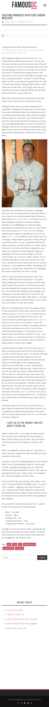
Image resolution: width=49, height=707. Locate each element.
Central (19, 314)
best (9, 544)
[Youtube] (31, 703)
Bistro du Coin (40, 320)
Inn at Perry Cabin (25, 231)
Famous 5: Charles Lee (15, 614)
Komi (15, 337)
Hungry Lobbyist (10, 22)
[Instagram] (24, 703)
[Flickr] (21, 703)
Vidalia (4, 320)
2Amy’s (23, 392)
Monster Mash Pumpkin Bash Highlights (22, 623)
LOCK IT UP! (11, 236)
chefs (14, 544)
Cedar (39, 58)
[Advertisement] (22, 580)
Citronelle (28, 314)
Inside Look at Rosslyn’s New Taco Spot (22, 619)
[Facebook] (18, 703)
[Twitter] (27, 703)
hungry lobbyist (8, 548)
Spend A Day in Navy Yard (17, 628)
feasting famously (29, 544)
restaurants (19, 548)
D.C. (20, 544)
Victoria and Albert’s (21, 219)
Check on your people (15, 610)
